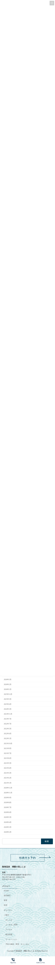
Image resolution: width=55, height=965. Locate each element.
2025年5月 (7, 699)
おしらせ (9, 920)
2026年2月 (7, 684)
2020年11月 (8, 793)
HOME (6, 891)
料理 (5, 905)
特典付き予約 (40, 962)
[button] (27, 857)
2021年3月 (7, 773)
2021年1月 (7, 783)
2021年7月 (7, 753)
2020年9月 (7, 798)
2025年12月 (8, 694)
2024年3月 (7, 709)
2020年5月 (7, 817)
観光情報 (9, 934)
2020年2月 (7, 832)
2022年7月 (7, 724)
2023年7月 (7, 719)
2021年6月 (7, 758)
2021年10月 (8, 744)
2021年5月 (7, 763)
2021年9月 (7, 748)
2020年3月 (7, 827)
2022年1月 (7, 739)
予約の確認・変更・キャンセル (17, 944)
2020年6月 (7, 812)
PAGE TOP (50, 952)
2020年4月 (7, 822)
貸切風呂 (7, 896)
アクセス (9, 930)
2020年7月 (7, 808)
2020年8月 (7, 802)
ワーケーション (11, 939)
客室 (5, 900)
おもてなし (8, 910)
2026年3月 (7, 680)
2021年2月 (7, 778)
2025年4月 (7, 704)
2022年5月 (7, 729)
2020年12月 (8, 788)
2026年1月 (7, 689)
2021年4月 (7, 768)
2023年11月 (8, 714)
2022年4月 (7, 734)
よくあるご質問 (11, 925)
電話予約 (13, 962)
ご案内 (6, 915)
